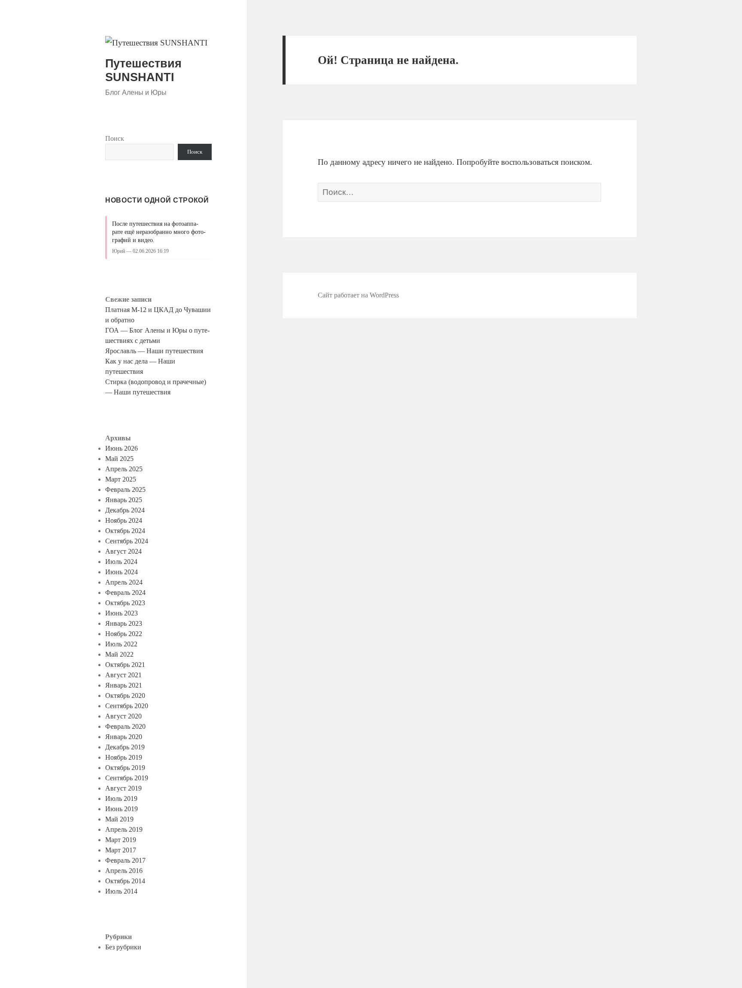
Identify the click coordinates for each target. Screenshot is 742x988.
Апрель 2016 (124, 870)
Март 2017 (120, 850)
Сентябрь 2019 (126, 778)
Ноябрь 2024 (123, 520)
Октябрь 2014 (125, 881)
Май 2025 (119, 458)
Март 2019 (120, 839)
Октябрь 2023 (125, 602)
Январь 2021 (123, 685)
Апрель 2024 (124, 582)
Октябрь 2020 (125, 695)
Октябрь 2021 (125, 664)
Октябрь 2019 (125, 767)
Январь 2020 (123, 736)
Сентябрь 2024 (126, 541)
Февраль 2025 (125, 489)
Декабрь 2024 (125, 510)
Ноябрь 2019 (123, 757)
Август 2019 (123, 788)
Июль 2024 (121, 561)
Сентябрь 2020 (126, 705)
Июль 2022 (121, 644)
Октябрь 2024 (125, 530)
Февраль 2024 (125, 592)
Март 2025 (120, 479)
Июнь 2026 (121, 448)
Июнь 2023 (121, 613)
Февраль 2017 (125, 860)
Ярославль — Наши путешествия (154, 351)
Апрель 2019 (124, 829)
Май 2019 (119, 819)
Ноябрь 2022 (123, 633)
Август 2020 (123, 716)
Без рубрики (123, 947)
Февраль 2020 (125, 726)
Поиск (114, 138)
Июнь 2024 (121, 572)
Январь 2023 (123, 623)
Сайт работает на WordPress (358, 295)
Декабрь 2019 (125, 747)
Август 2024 (123, 551)
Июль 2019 (121, 798)
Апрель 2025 (124, 469)
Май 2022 (119, 654)
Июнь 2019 (121, 808)
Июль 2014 (121, 891)
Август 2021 (123, 675)
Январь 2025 (123, 499)
